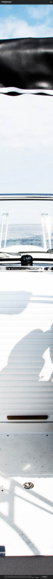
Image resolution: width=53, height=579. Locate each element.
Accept (44, 576)
